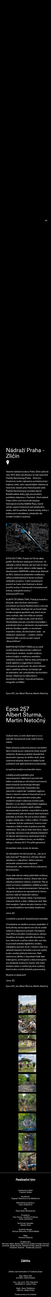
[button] (46, 220)
